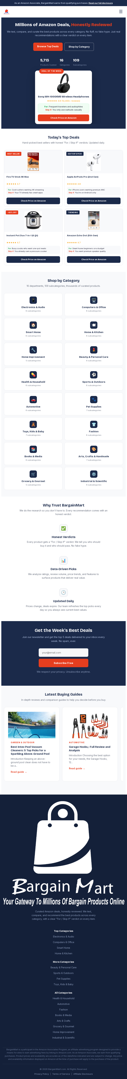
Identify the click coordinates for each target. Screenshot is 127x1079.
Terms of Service (61, 1074)
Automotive (63, 1004)
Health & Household (63, 998)
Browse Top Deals (48, 46)
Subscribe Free (63, 663)
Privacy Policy (41, 1074)
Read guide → (19, 771)
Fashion (63, 1009)
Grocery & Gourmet (63, 1026)
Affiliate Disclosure (83, 1074)
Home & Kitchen (63, 953)
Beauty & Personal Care (64, 967)
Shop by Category (79, 46)
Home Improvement (63, 1032)
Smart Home (63, 947)
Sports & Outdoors (63, 973)
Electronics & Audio (63, 936)
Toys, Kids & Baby (63, 984)
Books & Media (63, 1015)
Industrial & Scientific (63, 1037)
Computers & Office (63, 942)
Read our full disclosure (101, 3)
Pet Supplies (63, 978)
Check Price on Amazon (63, 117)
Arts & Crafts (63, 1020)
